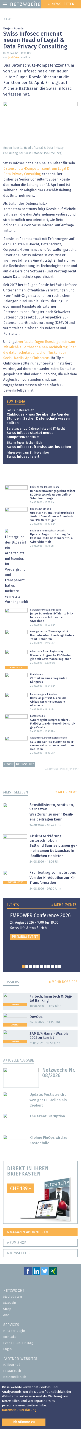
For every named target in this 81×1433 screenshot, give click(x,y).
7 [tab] (45, 966)
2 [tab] (26, 966)
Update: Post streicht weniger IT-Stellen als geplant (48, 1100)
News (7, 19)
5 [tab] (37, 966)
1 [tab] (23, 966)
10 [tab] (56, 966)
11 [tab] (59, 966)
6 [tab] (41, 966)
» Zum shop (16, 1242)
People (8, 764)
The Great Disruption (47, 1116)
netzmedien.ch (14, 1377)
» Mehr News (66, 792)
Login (7, 1349)
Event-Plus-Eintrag (18, 1343)
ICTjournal (11, 1364)
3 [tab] (30, 966)
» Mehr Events (63, 905)
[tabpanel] (41, 926)
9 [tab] (52, 966)
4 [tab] (34, 966)
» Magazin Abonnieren (27, 1232)
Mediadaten (12, 1296)
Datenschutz (25, 764)
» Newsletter (19, 1253)
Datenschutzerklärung (19, 1410)
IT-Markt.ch (12, 1370)
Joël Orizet (14, 57)
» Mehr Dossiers (63, 982)
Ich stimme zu (24, 1422)
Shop (7, 1309)
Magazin (9, 1302)
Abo (6, 1315)
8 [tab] (48, 966)
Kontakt (9, 1337)
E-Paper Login (14, 1330)
